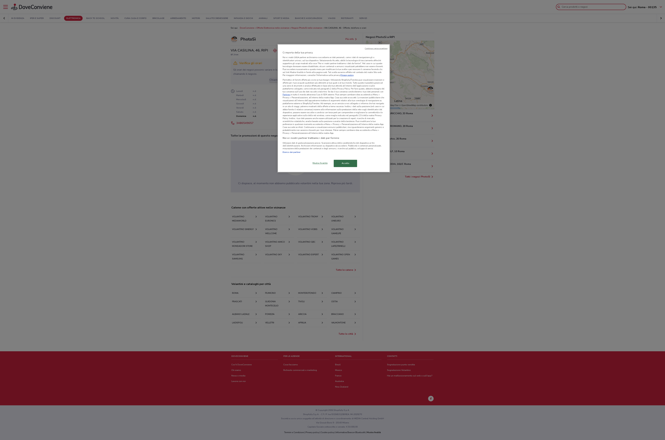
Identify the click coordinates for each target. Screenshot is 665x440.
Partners (286, 94)
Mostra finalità (320, 163)
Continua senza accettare (376, 48)
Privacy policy (347, 75)
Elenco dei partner (291, 152)
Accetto (345, 163)
